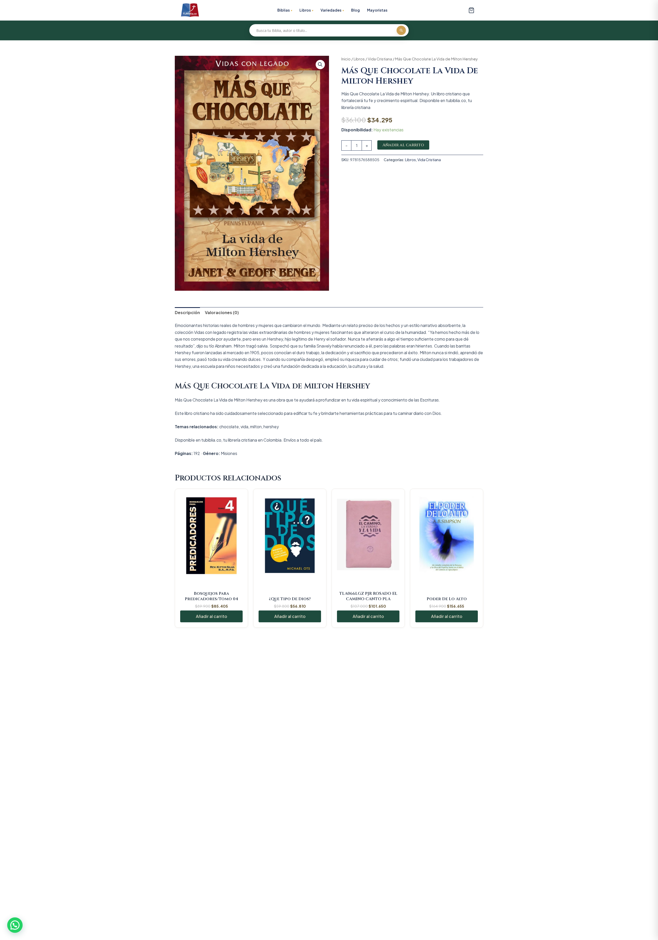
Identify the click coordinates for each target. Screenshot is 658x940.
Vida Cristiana (380, 59)
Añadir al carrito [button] (211, 616)
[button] (320, 64)
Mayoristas (377, 10)
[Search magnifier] (401, 30)
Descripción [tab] (187, 312)
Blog (355, 10)
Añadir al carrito (403, 145)
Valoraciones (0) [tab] (222, 312)
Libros (305, 10)
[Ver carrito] (471, 10)
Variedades (331, 10)
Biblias (283, 10)
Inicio (346, 59)
